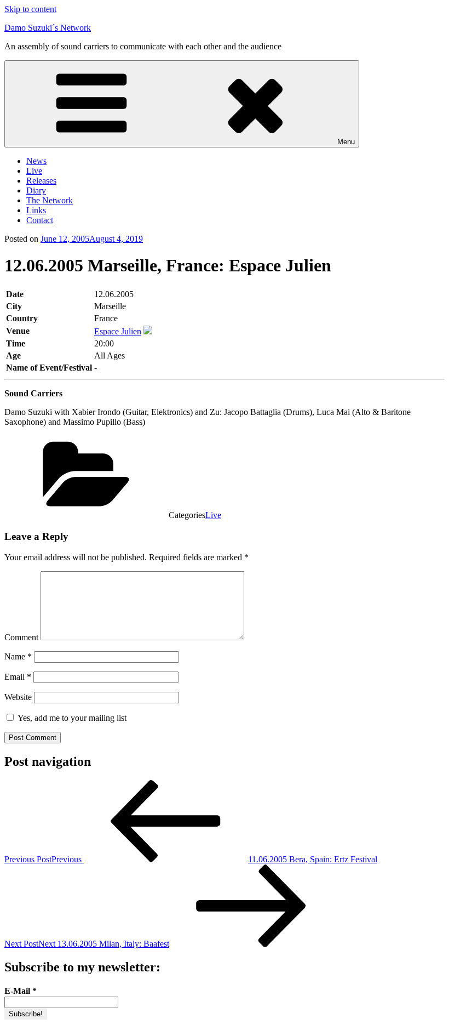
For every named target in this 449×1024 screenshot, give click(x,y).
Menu (346, 142)
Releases (41, 180)
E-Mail (20, 990)
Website (18, 697)
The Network (49, 200)
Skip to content (30, 9)
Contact (39, 220)
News (36, 161)
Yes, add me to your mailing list (70, 718)
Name (18, 656)
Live (34, 170)
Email (17, 676)
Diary (36, 190)
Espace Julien (117, 331)
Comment (21, 637)
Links (36, 210)
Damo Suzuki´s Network (47, 27)
